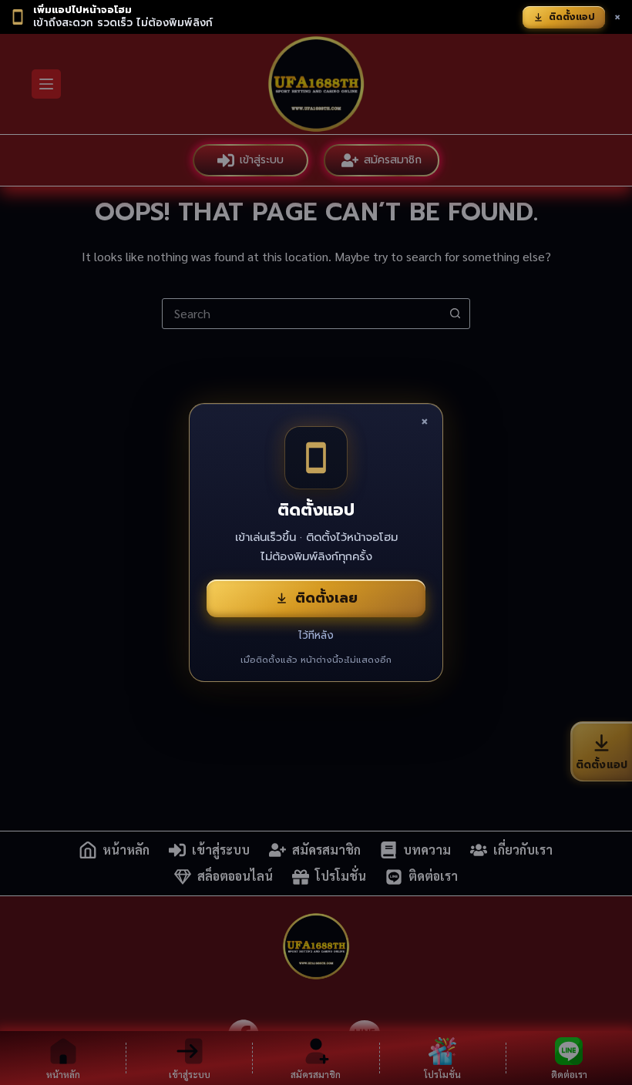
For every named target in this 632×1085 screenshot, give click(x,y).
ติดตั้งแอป (572, 17)
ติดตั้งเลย (326, 598)
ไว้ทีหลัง (316, 635)
